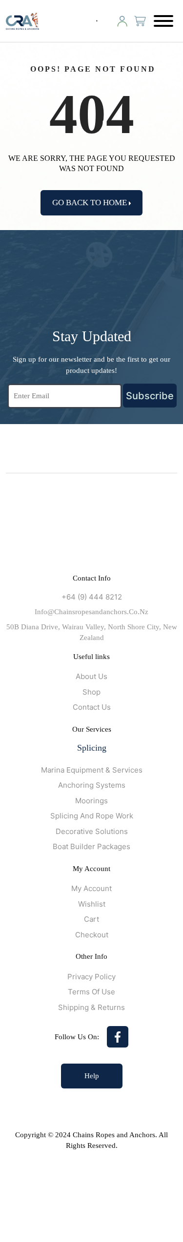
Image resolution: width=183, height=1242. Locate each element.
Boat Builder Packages (91, 846)
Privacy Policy (91, 976)
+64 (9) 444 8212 (91, 597)
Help (91, 1076)
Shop (91, 692)
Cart (91, 919)
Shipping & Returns (91, 1007)
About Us (91, 676)
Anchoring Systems (91, 785)
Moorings (91, 800)
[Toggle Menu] (163, 21)
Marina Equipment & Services (91, 770)
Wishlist (91, 904)
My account (91, 888)
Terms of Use (91, 991)
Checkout (91, 934)
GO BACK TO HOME (90, 202)
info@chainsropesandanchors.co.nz (91, 612)
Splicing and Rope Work (91, 815)
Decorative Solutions (92, 831)
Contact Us (92, 707)
